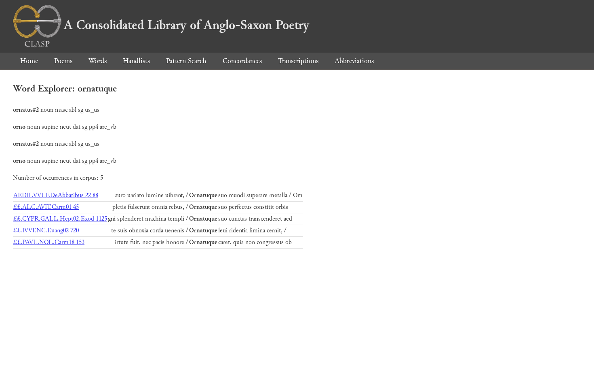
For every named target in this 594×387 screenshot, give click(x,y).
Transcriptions (298, 61)
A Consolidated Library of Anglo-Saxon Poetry (186, 25)
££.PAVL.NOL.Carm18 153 (48, 242)
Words (97, 61)
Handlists (136, 61)
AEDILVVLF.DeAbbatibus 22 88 (55, 195)
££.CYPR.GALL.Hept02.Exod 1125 (60, 218)
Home (29, 61)
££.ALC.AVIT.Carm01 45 (46, 207)
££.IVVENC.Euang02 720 (46, 230)
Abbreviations (354, 61)
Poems (63, 61)
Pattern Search (186, 61)
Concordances (242, 61)
